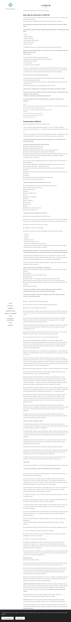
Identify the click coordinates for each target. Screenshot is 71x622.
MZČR (47, 10)
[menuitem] (10, 303)
